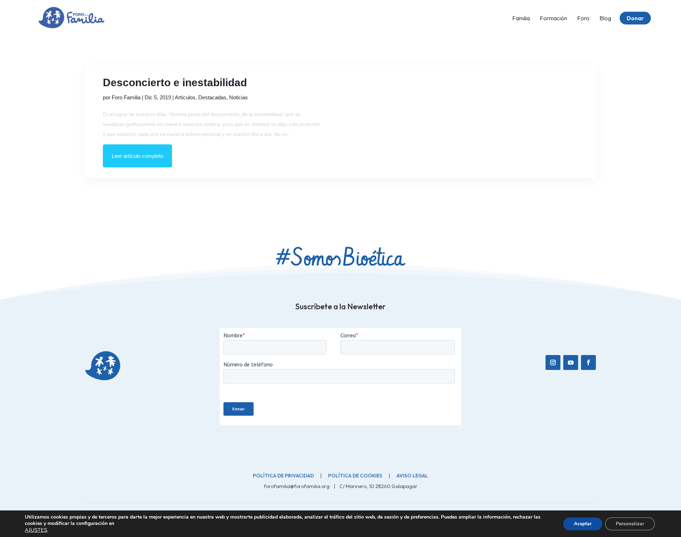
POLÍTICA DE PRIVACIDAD (283, 475)
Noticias (238, 97)
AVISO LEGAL (412, 475)
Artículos (185, 97)
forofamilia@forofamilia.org (297, 486)
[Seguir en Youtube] (570, 362)
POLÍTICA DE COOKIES (355, 475)
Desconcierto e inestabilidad (175, 82)
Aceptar (583, 523)
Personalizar (630, 523)
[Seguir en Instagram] (553, 362)
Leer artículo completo (137, 156)
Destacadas (212, 97)
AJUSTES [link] (36, 529)
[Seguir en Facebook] (588, 362)
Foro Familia (126, 97)
